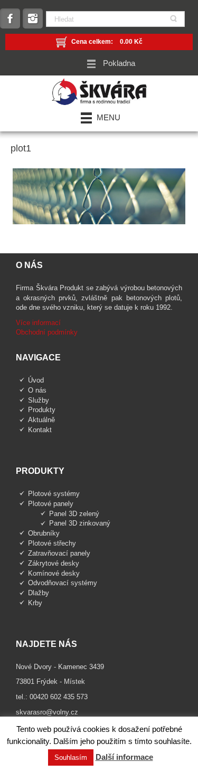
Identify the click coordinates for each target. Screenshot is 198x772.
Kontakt (40, 430)
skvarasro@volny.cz (47, 712)
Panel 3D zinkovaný (79, 523)
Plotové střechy (52, 543)
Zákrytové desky (53, 563)
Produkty (41, 410)
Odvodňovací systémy (62, 583)
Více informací (38, 323)
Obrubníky (44, 533)
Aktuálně (41, 420)
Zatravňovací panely (59, 553)
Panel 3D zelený (74, 514)
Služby (38, 400)
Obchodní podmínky (47, 332)
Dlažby (38, 593)
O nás (37, 390)
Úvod (36, 380)
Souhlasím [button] (70, 757)
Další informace (124, 756)
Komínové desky (54, 573)
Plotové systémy (54, 494)
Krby (35, 603)
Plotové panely (50, 504)
